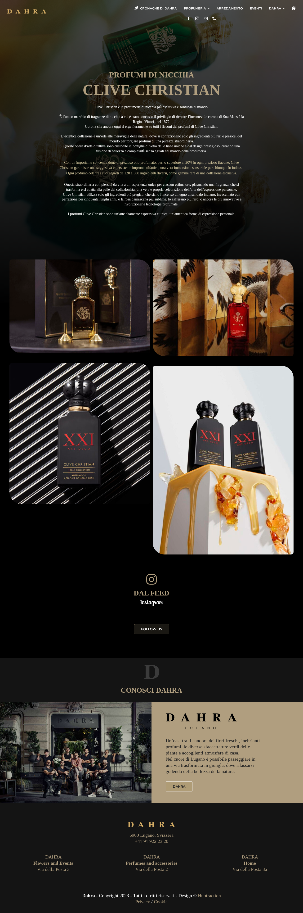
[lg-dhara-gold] (26, 11)
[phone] (214, 18)
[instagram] (197, 18)
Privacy (142, 901)
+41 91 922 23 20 (151, 841)
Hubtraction (209, 895)
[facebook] (189, 18)
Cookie (161, 901)
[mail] (206, 18)
